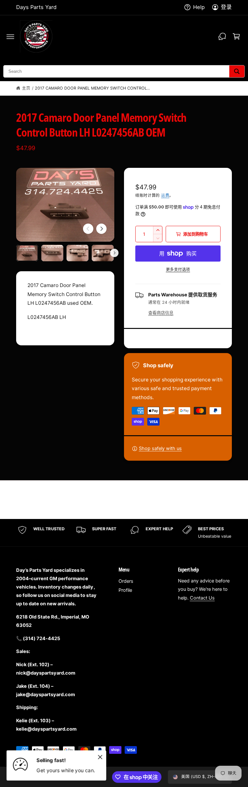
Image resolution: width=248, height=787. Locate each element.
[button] (10, 36)
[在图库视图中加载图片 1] (27, 253)
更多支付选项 (178, 269)
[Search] (236, 71)
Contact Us (202, 598)
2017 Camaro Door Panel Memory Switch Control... (92, 88)
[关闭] (100, 757)
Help (199, 7)
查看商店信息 (160, 312)
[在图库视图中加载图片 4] (103, 253)
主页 (26, 88)
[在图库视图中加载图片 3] (77, 253)
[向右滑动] (101, 229)
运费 (165, 195)
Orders (126, 581)
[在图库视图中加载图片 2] (52, 253)
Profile (125, 590)
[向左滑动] (88, 229)
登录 (226, 7)
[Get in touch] (222, 36)
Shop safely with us (160, 448)
